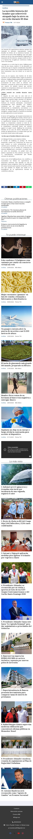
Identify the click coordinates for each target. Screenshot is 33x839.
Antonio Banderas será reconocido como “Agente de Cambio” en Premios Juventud (14, 793)
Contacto (16, 808)
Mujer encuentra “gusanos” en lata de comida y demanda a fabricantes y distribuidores (14, 296)
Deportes (4, 221)
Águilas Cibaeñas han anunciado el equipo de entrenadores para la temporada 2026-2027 (16, 217)
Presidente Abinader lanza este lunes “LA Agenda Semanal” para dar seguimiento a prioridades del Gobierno (16, 625)
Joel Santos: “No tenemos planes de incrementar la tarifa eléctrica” (13, 210)
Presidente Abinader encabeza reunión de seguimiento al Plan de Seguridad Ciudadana (16, 761)
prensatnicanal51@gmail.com (16, 828)
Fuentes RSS (16, 814)
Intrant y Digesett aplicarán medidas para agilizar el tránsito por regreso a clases (15, 555)
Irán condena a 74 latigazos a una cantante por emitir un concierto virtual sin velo (16, 262)
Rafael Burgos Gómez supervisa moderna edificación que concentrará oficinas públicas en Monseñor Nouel (16, 727)
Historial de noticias (16, 811)
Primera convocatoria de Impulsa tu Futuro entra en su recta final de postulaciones (14, 225)
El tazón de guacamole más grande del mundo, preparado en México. (16, 364)
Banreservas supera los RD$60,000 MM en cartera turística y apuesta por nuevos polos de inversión (14, 659)
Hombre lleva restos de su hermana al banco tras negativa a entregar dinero (16, 397)
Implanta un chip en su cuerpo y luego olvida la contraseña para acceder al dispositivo (15, 432)
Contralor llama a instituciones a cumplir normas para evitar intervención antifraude (16, 203)
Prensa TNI (8, 22)
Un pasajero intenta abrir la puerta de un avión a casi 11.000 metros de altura (15, 331)
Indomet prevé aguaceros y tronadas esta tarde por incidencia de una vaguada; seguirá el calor (14, 490)
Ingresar (17, 817)
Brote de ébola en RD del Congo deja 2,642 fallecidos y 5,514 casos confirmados (16, 523)
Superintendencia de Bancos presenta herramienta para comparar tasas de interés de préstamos (14, 693)
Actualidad (4, 207)
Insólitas (5, 8)
